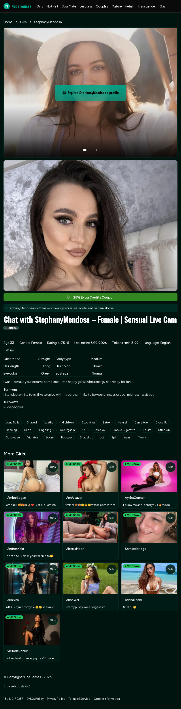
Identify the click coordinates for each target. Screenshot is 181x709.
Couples (102, 6)
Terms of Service (79, 698)
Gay (163, 6)
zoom (49, 437)
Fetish (129, 6)
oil (84, 430)
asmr (127, 437)
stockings (89, 422)
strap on (164, 430)
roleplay (99, 430)
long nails (12, 422)
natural (122, 422)
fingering (45, 430)
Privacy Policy (56, 698)
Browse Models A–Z (17, 686)
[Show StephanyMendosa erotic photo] (85, 150)
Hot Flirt (52, 6)
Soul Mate (69, 6)
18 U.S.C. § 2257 (13, 698)
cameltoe (141, 422)
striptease (13, 437)
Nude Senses (18, 6)
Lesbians (86, 6)
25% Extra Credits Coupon (95, 298)
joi (102, 437)
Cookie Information (107, 698)
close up (161, 422)
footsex (66, 437)
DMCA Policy (35, 698)
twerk (142, 437)
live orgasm (67, 430)
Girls (39, 6)
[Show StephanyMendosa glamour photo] (96, 150)
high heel (68, 422)
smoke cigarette (124, 430)
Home (8, 22)
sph (114, 437)
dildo (28, 430)
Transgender (147, 6)
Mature (117, 6)
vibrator (32, 437)
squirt (147, 430)
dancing (11, 430)
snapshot (86, 437)
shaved (32, 422)
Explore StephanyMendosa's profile (93, 94)
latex (106, 422)
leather (49, 422)
